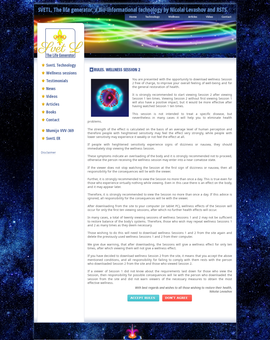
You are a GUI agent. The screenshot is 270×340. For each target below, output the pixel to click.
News (50, 88)
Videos (51, 96)
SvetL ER (53, 138)
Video (209, 17)
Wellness (174, 17)
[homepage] (61, 42)
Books (51, 112)
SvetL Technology (61, 65)
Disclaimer (48, 152)
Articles (192, 17)
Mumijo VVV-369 (60, 130)
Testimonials (57, 81)
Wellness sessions (61, 73)
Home (133, 17)
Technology (152, 17)
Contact (226, 17)
